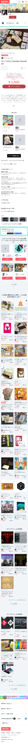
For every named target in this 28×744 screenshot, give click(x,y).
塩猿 (7, 274)
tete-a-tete (14, 112)
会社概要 (3, 732)
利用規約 (8, 732)
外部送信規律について (6, 737)
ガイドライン (4, 735)
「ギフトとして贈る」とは (9, 164)
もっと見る (14, 284)
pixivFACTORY (4, 193)
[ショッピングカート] (22, 1)
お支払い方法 (6, 203)
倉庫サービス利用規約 (16, 732)
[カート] (11, 58)
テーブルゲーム (10, 53)
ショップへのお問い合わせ (7, 211)
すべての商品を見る (14, 156)
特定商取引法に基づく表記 (7, 208)
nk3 (20, 255)
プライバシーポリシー (12, 735)
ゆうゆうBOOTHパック (17, 182)
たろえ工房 (21, 274)
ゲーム (3, 53)
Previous (2, 39)
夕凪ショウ (11, 14)
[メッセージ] (17, 23)
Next (25, 39)
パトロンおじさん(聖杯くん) (9, 255)
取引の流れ (5, 200)
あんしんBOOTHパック (6, 182)
